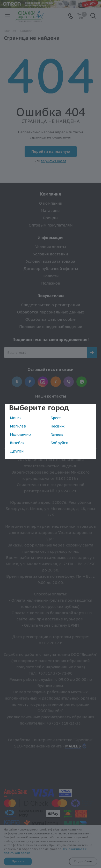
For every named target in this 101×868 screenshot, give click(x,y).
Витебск (17, 443)
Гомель (57, 434)
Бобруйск (59, 443)
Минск (15, 418)
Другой (17, 451)
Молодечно (20, 434)
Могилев (18, 426)
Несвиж (57, 426)
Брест (56, 418)
